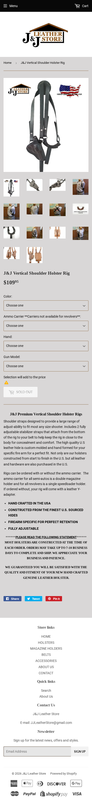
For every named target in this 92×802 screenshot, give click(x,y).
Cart (84, 6)
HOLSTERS (46, 642)
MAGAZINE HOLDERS (46, 648)
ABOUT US (46, 667)
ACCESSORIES (46, 661)
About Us (46, 696)
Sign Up (79, 751)
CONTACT (46, 673)
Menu (13, 6)
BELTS (46, 655)
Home (8, 62)
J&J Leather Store (34, 773)
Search (46, 690)
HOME (46, 636)
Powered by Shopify (63, 773)
